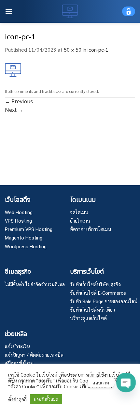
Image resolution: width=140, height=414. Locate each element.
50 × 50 (72, 49)
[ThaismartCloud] (70, 11)
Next (14, 110)
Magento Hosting (23, 238)
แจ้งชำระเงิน (17, 347)
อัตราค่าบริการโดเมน (90, 229)
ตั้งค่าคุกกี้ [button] (17, 399)
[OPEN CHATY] (125, 382)
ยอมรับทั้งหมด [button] (46, 399)
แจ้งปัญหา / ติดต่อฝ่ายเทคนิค (34, 355)
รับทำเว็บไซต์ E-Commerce (98, 293)
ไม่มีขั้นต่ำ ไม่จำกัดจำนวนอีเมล (35, 285)
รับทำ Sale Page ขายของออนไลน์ (103, 301)
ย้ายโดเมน (80, 221)
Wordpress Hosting (26, 247)
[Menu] (9, 11)
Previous (19, 102)
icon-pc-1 (98, 49)
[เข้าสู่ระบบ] (128, 11)
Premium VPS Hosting (28, 229)
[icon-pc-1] (13, 69)
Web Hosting (19, 212)
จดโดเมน (79, 212)
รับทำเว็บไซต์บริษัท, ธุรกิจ (95, 285)
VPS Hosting (18, 221)
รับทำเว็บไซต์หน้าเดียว (92, 310)
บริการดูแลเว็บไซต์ (88, 318)
